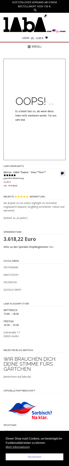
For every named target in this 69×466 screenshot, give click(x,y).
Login (25, 38)
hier (51, 247)
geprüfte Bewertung (14, 178)
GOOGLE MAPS (12, 289)
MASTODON (11, 274)
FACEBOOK (10, 282)
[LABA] (34, 23)
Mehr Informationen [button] (18, 447)
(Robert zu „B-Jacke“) (16, 218)
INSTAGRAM (11, 267)
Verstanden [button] (34, 456)
